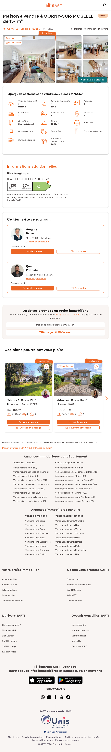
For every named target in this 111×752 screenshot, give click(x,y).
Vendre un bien (9, 584)
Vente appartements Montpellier (70, 550)
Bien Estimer (8, 635)
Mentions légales (54, 737)
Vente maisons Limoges (36, 546)
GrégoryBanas (31, 231)
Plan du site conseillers (33, 737)
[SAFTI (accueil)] (55, 5)
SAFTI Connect (74, 590)
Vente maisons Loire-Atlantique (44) (30, 497)
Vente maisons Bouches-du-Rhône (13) (31, 472)
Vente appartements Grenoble (69, 521)
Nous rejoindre (79, 625)
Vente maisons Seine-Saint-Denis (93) (31, 484)
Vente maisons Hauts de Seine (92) (30, 480)
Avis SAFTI (72, 595)
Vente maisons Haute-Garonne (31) (30, 501)
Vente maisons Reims (35, 521)
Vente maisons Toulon (35, 554)
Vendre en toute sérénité (79, 584)
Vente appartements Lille (67, 554)
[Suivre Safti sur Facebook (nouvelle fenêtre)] (55, 697)
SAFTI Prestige (9, 651)
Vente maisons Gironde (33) (26, 493)
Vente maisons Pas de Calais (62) (29, 488)
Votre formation (79, 635)
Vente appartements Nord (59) (69, 467)
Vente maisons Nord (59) (25, 467)
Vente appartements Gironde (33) (71, 493)
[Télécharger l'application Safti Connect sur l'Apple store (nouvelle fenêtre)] (42, 680)
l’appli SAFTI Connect (68, 314)
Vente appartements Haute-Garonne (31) (74, 501)
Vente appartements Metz (67, 546)
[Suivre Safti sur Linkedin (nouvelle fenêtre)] (49, 697)
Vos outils (76, 641)
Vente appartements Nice (67, 537)
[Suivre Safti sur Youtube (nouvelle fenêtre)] (62, 697)
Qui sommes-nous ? (11, 625)
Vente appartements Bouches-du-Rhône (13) (76, 472)
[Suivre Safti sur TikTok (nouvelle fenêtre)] (68, 697)
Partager (91, 29)
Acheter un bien (9, 579)
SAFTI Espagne (9, 641)
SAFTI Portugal (9, 646)
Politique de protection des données (82, 737)
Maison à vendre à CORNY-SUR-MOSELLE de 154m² (27, 448)
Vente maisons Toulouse (37, 533)
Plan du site (13, 737)
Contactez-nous (74, 600)
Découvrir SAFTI (79, 646)
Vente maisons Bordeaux (37, 550)
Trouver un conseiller (12, 600)
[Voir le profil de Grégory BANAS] (55, 240)
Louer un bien (8, 595)
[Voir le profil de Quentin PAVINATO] (55, 277)
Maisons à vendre (10, 442)
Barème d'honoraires (42, 740)
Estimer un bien (9, 590)
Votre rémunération (81, 630)
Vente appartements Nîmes (68, 525)
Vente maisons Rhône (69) (26, 476)
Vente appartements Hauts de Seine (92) (74, 480)
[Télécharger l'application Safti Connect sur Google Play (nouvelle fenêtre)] (70, 680)
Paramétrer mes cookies (67, 740)
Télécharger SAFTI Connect (55, 332)
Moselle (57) (32, 442)
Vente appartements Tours (68, 529)
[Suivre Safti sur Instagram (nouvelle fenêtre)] (42, 697)
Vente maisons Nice (34, 525)
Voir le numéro (30, 422)
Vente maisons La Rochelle (38, 542)
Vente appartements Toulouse (69, 533)
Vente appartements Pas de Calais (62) (73, 488)
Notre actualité (9, 630)
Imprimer (78, 29)
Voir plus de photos (92, 79)
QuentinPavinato (32, 268)
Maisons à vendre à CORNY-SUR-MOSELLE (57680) (69, 442)
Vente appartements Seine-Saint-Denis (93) (76, 484)
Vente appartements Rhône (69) (70, 476)
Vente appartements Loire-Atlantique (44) (75, 497)
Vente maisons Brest (35, 537)
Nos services (73, 579)
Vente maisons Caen (35, 529)
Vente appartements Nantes (68, 542)
